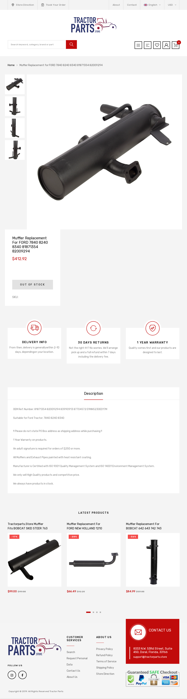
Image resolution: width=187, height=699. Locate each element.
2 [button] (93, 612)
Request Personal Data (77, 661)
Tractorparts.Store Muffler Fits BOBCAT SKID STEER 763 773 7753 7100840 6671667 (27, 528)
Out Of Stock (32, 284)
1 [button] (88, 612)
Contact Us (73, 670)
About (116, 4)
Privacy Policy (104, 649)
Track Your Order (56, 4)
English (153, 4)
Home (11, 65)
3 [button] (97, 612)
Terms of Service (106, 661)
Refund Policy (104, 655)
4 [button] (100, 612)
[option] (104, 151)
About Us (72, 677)
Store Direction (25, 4)
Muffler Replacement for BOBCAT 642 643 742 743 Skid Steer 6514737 (143, 528)
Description (93, 393)
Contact (132, 4)
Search (71, 652)
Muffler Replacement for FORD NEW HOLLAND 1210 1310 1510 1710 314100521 (84, 528)
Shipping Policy (105, 667)
